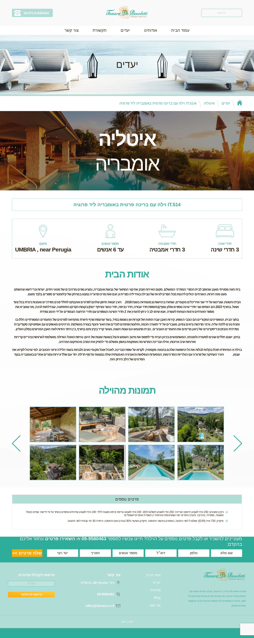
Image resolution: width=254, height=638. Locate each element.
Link (123, 621)
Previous (238, 443)
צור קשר (71, 30)
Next (16, 443)
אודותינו (150, 30)
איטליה (209, 103)
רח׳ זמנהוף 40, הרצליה (97, 582)
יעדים (125, 30)
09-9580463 (94, 538)
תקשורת (100, 30)
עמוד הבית (180, 30)
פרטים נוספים (127, 499)
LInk (130, 621)
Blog (157, 597)
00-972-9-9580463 (36, 13)
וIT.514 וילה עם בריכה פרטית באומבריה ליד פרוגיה (158, 103)
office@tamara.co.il (99, 605)
